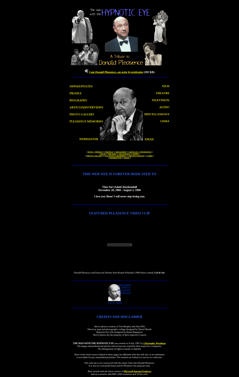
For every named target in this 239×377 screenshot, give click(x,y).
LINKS (150, 156)
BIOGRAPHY (121, 152)
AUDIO (135, 154)
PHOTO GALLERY (94, 156)
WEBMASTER (115, 158)
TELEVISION (124, 154)
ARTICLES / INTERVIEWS (140, 152)
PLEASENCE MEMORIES (115, 156)
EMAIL (127, 158)
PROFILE (109, 152)
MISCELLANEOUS (136, 156)
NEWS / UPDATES (95, 152)
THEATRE (112, 154)
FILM (103, 154)
